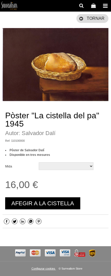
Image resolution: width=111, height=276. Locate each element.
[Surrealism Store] (9, 6)
